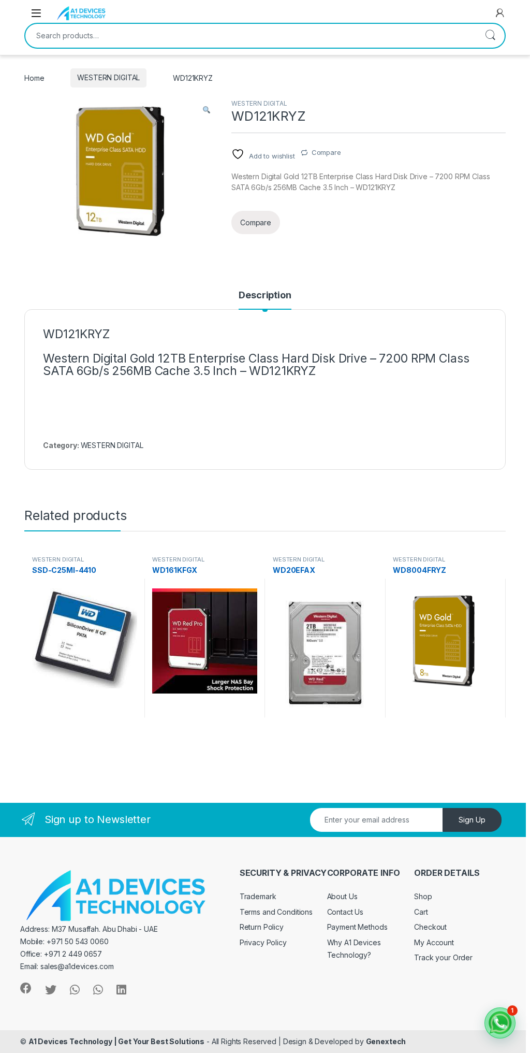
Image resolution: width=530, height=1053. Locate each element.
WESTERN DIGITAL (108, 77)
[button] (206, 110)
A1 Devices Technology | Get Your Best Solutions (116, 1041)
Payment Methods (357, 926)
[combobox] (250, 36)
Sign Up (472, 819)
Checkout (430, 926)
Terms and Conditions (276, 911)
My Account (434, 942)
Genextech (386, 1041)
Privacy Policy (263, 942)
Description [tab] (265, 295)
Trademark (258, 896)
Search (490, 36)
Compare (326, 152)
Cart (421, 911)
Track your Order (443, 957)
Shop (423, 896)
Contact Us (345, 911)
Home (34, 77)
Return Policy (262, 926)
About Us (342, 896)
